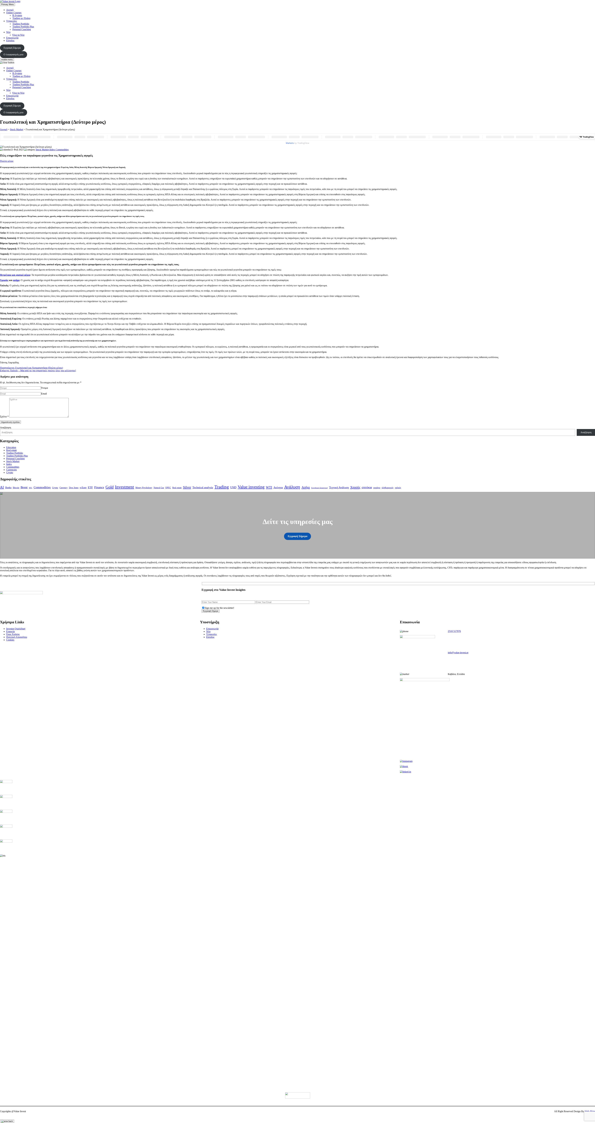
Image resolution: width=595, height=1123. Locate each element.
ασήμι (16, 280)
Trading (221, 486)
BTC (30, 488)
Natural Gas (159, 487)
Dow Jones (73, 487)
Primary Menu (7, 4)
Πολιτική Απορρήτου (16, 637)
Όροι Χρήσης (13, 634)
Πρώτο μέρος (6, 161)
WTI (269, 487)
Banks (8, 487)
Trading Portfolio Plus (23, 26)
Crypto (9, 472)
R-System (17, 15)
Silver (187, 487)
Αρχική (9, 10)
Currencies (11, 469)
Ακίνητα (278, 487)
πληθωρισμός (388, 487)
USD (233, 487)
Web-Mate (590, 1111)
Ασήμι (306, 487)
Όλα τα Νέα (18, 35)
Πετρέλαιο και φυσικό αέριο (15, 275)
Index (9, 464)
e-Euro (83, 487)
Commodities (12, 467)
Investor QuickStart (15, 628)
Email (44, 393)
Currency (64, 487)
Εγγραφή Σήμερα (12, 47)
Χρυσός (4, 280)
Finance (99, 487)
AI (2, 487)
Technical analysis (202, 487)
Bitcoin (16, 487)
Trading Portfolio (20, 23)
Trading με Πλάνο (21, 18)
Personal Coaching (21, 29)
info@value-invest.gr (458, 652)
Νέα (8, 32)
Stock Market (16, 129)
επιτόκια (367, 487)
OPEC (168, 487)
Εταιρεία (10, 631)
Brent (24, 487)
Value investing (251, 486)
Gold (110, 487)
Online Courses (13, 12)
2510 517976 (454, 631)
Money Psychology (143, 487)
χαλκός (398, 487)
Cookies (10, 640)
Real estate (11, 450)
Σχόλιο (4, 416)
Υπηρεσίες (11, 21)
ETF (90, 487)
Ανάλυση (292, 486)
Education (11, 447)
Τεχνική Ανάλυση (339, 487)
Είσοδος (10, 40)
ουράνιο (376, 487)
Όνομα (44, 388)
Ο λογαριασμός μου (13, 54)
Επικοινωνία (12, 37)
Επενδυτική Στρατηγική (319, 488)
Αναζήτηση (5, 427)
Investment (124, 487)
